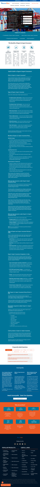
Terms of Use (27, 27)
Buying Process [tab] (16, 351)
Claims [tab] (24, 351)
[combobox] (27, 19)
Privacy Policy (30, 27)
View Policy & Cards (35, 3)
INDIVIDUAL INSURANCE (14, 5)
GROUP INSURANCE (15, 3)
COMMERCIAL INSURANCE (25, 3)
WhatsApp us (18, 0)
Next (26, 26)
